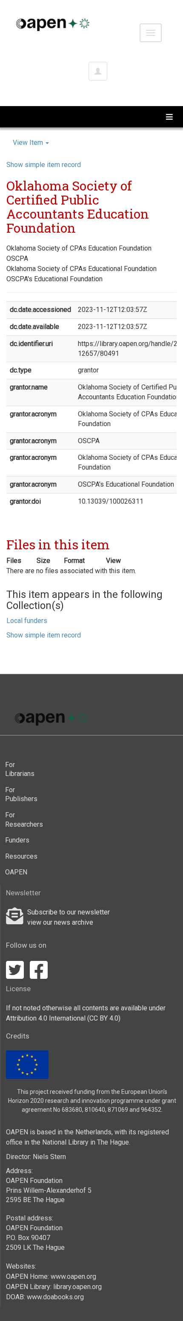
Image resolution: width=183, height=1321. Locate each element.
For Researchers (22, 819)
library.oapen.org (77, 1287)
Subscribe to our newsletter (68, 912)
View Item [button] (29, 142)
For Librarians (19, 769)
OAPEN (16, 872)
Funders (17, 840)
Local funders (26, 621)
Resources (21, 856)
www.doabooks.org (55, 1297)
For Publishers (21, 794)
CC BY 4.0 (103, 1018)
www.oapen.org (73, 1276)
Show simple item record (43, 165)
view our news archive (60, 922)
